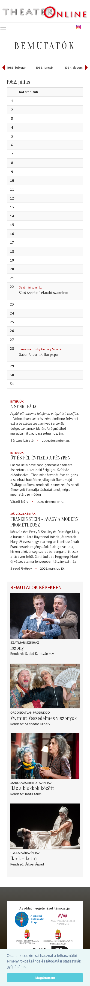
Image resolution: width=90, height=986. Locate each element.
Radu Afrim (33, 794)
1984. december (76, 68)
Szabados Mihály (37, 724)
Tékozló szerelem (53, 292)
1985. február (16, 68)
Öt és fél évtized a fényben (40, 458)
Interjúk (17, 401)
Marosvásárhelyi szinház (31, 782)
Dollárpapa (48, 354)
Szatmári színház (30, 287)
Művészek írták (23, 514)
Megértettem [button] (45, 978)
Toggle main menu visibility (3, 27)
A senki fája (23, 406)
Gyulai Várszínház (25, 853)
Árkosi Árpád (34, 864)
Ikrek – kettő (23, 859)
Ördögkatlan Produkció (30, 712)
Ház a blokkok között (32, 788)
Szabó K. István (36, 653)
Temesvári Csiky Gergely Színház (41, 349)
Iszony (17, 648)
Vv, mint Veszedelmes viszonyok (43, 718)
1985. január (44, 68)
